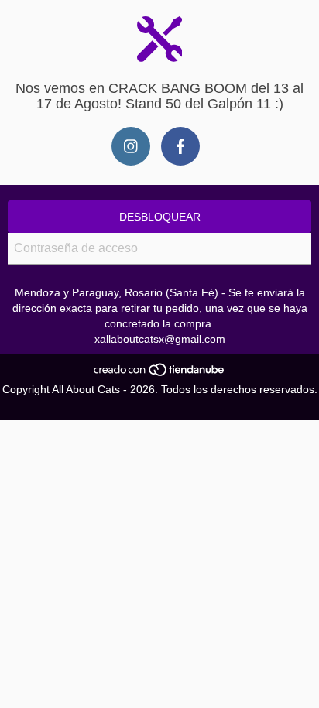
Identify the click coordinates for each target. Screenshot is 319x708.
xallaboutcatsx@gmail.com (159, 339)
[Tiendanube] (160, 374)
